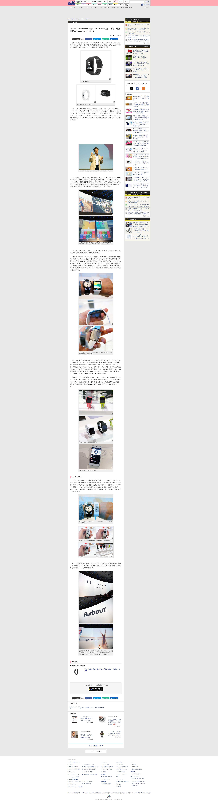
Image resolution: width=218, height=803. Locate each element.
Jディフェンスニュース (123, 766)
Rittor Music (104, 762)
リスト (82, 39)
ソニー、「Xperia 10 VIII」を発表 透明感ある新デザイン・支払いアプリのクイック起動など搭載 (138, 41)
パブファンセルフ (136, 774)
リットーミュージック (108, 764)
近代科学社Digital (107, 783)
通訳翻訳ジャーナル (122, 769)
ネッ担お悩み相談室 (74, 777)
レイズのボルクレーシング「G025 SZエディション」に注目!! (141, 69)
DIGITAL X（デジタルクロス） (91, 774)
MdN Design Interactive (123, 781)
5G (118, 7)
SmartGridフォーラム (89, 764)
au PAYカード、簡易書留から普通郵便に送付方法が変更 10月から (141, 104)
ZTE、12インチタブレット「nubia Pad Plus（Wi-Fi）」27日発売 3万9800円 (141, 150)
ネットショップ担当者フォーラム (91, 766)
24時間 (134, 21)
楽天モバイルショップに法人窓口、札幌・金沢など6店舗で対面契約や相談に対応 (141, 143)
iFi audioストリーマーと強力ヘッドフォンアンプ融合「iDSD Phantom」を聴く (141, 76)
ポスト (77, 39)
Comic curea (135, 766)
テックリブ (118, 784)
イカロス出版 (119, 762)
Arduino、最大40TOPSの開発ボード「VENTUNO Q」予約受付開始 (141, 124)
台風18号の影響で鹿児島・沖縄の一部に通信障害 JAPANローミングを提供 (141, 111)
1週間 (140, 21)
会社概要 (123, 792)
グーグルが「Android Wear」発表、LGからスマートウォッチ (86, 718)
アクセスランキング (134, 19)
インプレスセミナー (88, 771)
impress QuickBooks (137, 769)
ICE (131, 762)
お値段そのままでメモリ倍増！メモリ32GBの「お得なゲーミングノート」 (140, 51)
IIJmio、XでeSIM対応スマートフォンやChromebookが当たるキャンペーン (141, 117)
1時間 (128, 21)
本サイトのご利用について (74, 792)
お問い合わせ (85, 792)
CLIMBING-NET (106, 779)
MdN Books (120, 779)
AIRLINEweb (120, 764)
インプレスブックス (88, 781)
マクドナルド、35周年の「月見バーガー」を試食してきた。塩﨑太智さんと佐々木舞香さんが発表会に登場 (138, 214)
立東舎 (104, 771)
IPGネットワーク (135, 776)
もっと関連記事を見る (95, 745)
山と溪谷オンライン (107, 776)
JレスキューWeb (121, 771)
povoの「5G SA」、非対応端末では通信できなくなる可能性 (141, 98)
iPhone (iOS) (106, 7)
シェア (89, 39)
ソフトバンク (81, 7)
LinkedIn (115, 39)
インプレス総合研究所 (74, 769)
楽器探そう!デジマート (108, 766)
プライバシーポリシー (114, 792)
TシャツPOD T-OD (107, 769)
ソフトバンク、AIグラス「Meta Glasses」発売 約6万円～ (141, 163)
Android (113, 7)
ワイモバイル (89, 7)
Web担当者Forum (73, 766)
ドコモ (70, 7)
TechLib (119, 786)
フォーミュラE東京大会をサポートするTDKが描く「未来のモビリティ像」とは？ (141, 63)
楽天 (100, 7)
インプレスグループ (132, 792)
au (74, 7)
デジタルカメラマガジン (75, 781)
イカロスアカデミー (122, 774)
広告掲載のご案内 (93, 792)
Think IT (71, 764)
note (107, 39)
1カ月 (147, 21)
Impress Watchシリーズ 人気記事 (138, 192)
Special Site (132, 46)
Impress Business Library (90, 769)
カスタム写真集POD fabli (138, 781)
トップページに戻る (96, 751)
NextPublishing (87, 783)
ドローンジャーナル (74, 774)
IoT (122, 7)
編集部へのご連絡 (103, 792)
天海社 (133, 764)
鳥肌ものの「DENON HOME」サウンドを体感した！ (140, 57)
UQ (95, 7)
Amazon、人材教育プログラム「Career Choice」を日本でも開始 (141, 137)
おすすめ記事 (132, 219)
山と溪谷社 (103, 774)
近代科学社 (103, 781)
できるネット (72, 784)
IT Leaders (71, 771)
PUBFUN (133, 771)
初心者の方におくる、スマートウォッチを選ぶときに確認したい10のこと (141, 230)
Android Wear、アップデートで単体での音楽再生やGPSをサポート (114, 733)
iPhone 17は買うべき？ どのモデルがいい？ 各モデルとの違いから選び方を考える (141, 236)
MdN (117, 777)
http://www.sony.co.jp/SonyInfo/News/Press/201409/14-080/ (87, 708)
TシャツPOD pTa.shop (138, 778)
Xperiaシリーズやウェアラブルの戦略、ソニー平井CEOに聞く (87, 735)
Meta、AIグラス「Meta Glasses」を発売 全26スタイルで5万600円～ (141, 130)
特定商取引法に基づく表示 (144, 792)
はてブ (98, 39)
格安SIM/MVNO (128, 7)
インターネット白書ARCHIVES (76, 786)
